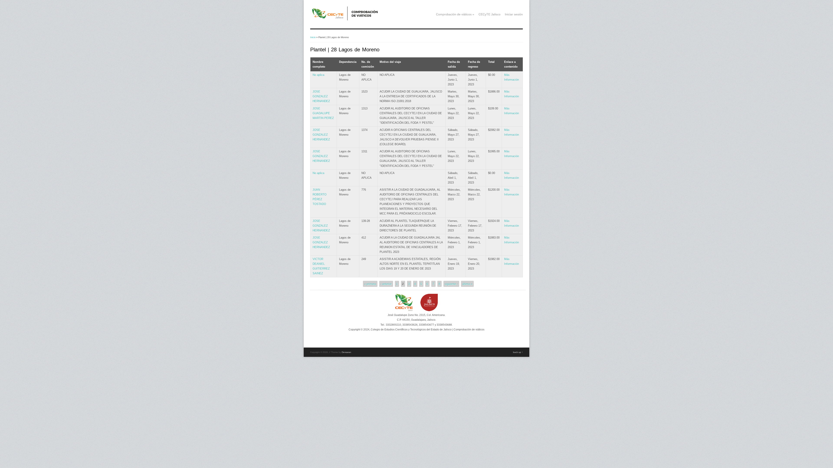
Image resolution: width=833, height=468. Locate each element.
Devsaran (346, 352)
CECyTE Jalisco (489, 14)
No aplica (318, 74)
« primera (370, 283)
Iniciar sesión (514, 14)
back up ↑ (518, 352)
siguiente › (451, 283)
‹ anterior (386, 283)
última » (467, 283)
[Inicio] (351, 19)
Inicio (313, 37)
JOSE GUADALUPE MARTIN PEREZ (323, 113)
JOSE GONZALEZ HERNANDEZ (321, 96)
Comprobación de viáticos (455, 14)
